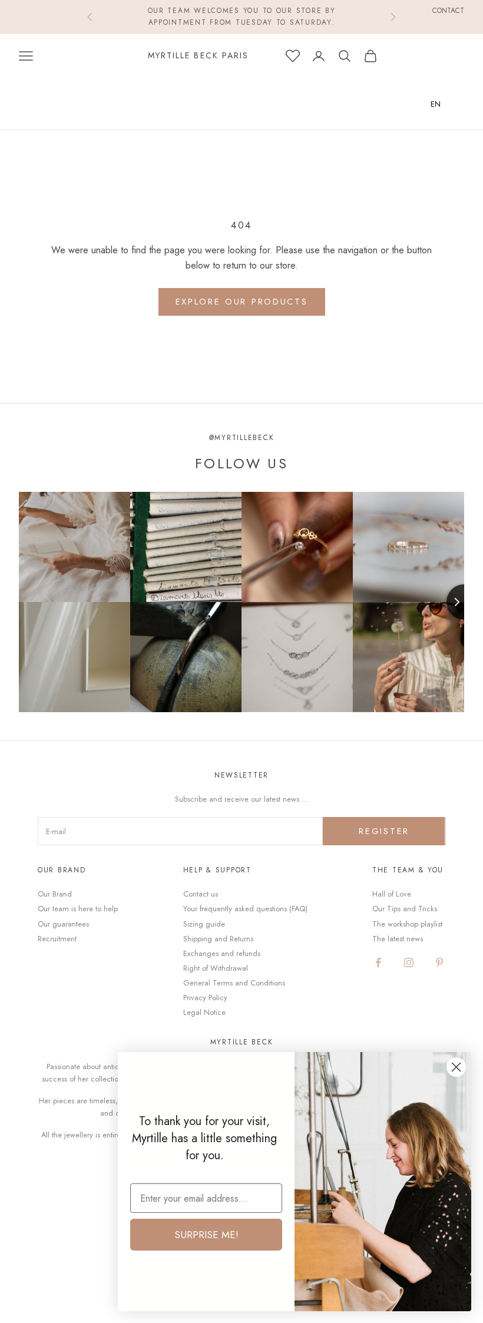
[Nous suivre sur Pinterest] (439, 962)
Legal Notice (204, 1012)
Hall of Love (391, 893)
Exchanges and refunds (221, 953)
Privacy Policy (205, 997)
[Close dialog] (456, 1067)
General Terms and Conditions (234, 982)
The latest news (397, 938)
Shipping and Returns (218, 938)
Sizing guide (204, 924)
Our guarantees (63, 924)
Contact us (200, 893)
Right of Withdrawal (215, 968)
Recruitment (57, 938)
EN (436, 104)
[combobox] (444, 104)
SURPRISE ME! (206, 1235)
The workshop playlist (407, 924)
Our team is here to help (78, 908)
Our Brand (55, 893)
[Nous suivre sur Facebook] (378, 962)
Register (384, 831)
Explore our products (242, 301)
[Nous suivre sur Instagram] (409, 962)
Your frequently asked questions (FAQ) (245, 908)
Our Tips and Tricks (404, 908)
